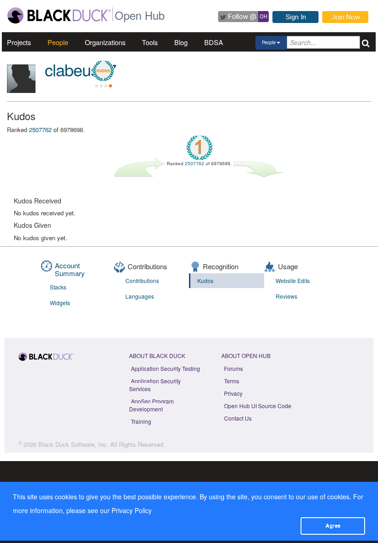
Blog (181, 42)
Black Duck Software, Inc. (73, 444)
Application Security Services (155, 385)
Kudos (205, 280)
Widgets (60, 302)
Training (141, 421)
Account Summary (70, 269)
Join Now (345, 17)
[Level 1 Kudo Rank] (103, 71)
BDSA (213, 42)
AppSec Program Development (151, 405)
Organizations (105, 42)
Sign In (296, 17)
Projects (19, 42)
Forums (233, 368)
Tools (150, 42)
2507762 (40, 129)
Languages (139, 296)
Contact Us (238, 418)
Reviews (286, 296)
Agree (332, 525)
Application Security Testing (165, 368)
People (57, 42)
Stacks (58, 287)
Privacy (233, 393)
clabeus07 (80, 69)
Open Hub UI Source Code (257, 406)
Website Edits (293, 280)
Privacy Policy (132, 510)
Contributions (142, 280)
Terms (231, 381)
